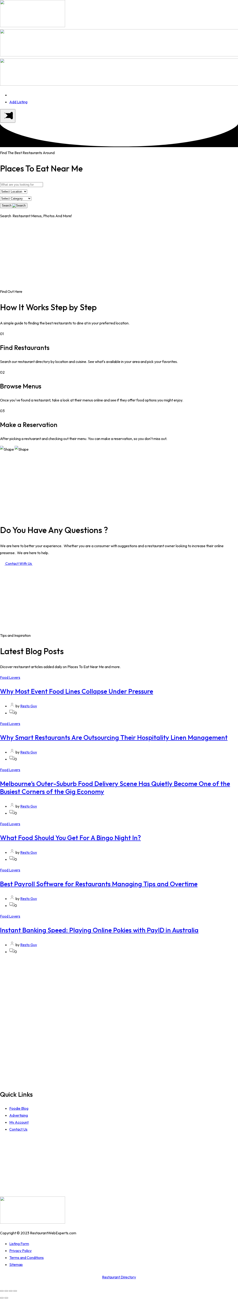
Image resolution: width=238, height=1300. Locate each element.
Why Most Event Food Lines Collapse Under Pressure (76, 691)
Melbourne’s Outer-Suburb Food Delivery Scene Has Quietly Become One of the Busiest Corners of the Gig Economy (115, 787)
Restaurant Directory (119, 1277)
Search (7, 205)
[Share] (6, 1291)
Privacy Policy (20, 1250)
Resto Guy (28, 706)
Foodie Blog (18, 1108)
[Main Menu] (7, 116)
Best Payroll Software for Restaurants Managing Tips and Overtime (99, 884)
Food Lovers (10, 677)
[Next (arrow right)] (6, 1298)
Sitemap (16, 1264)
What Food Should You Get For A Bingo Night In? (70, 838)
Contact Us (18, 1129)
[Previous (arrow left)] (2, 1298)
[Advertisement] (119, 255)
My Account (19, 1122)
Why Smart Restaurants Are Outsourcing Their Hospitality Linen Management (114, 737)
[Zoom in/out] (15, 1291)
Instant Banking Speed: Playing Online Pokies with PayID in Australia (99, 930)
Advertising (18, 1115)
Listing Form (19, 1243)
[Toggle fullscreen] (11, 1291)
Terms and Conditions (26, 1257)
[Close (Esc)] (2, 1291)
